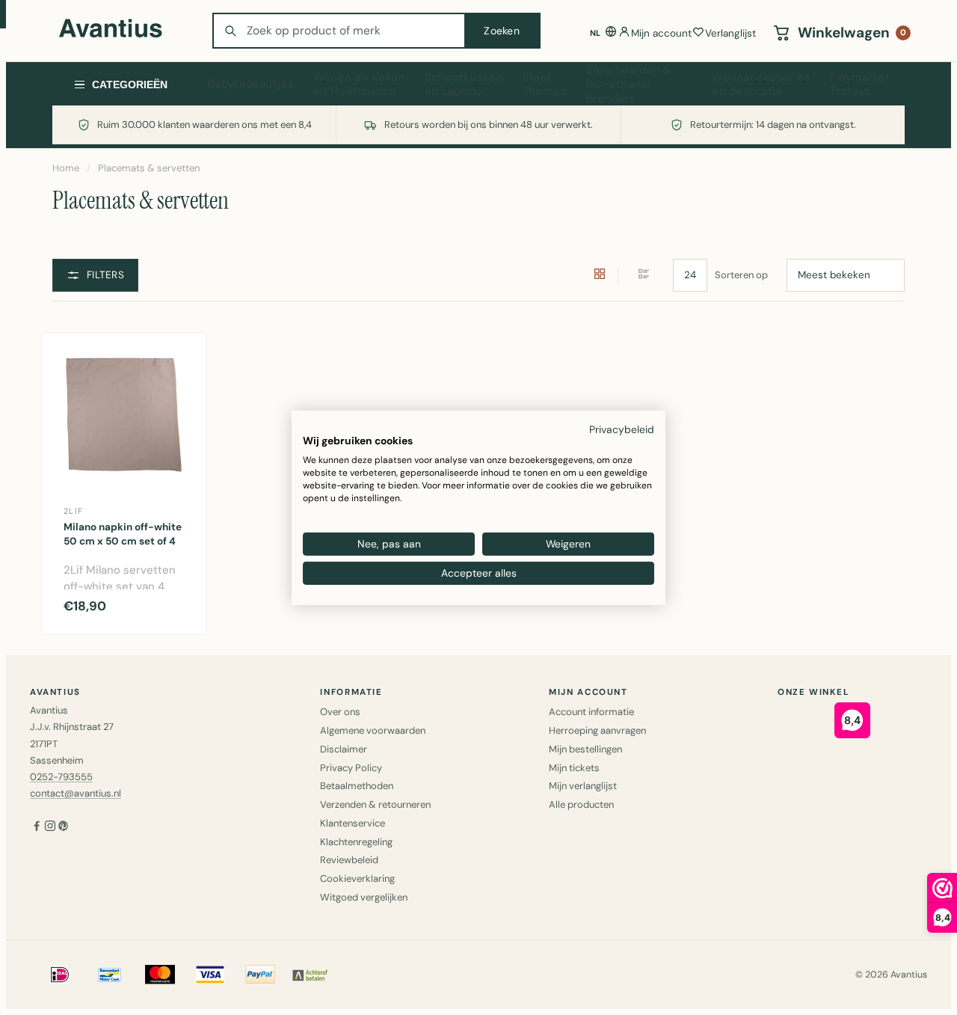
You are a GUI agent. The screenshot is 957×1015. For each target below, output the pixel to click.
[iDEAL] (60, 974)
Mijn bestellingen (585, 749)
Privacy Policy (351, 767)
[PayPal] (260, 974)
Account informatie (591, 711)
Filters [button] (105, 275)
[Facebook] (36, 827)
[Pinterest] (63, 827)
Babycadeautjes (251, 83)
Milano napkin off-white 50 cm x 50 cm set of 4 (123, 534)
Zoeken (502, 30)
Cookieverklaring (357, 878)
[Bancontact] (110, 974)
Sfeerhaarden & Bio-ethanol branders (629, 84)
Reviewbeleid (349, 859)
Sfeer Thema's (545, 84)
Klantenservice (352, 823)
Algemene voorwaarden (372, 730)
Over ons (340, 711)
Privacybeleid (621, 428)
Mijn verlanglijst (583, 785)
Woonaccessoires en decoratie (761, 84)
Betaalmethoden (356, 785)
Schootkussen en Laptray (464, 84)
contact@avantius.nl (75, 793)
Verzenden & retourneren (375, 804)
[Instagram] (50, 827)
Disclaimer (343, 749)
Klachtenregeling (356, 841)
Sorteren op (741, 275)
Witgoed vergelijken (363, 897)
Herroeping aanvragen (597, 730)
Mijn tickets (574, 767)
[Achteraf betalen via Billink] (310, 974)
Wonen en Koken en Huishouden (359, 84)
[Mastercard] (160, 974)
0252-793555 (61, 776)
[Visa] (210, 974)
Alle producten (581, 804)
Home (65, 168)
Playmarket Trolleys (860, 84)
